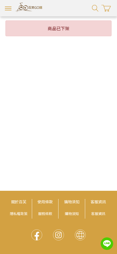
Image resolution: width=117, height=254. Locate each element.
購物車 (106, 8)
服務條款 (45, 213)
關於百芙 (18, 201)
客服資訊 (98, 201)
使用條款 (45, 201)
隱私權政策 (18, 213)
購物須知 (71, 201)
